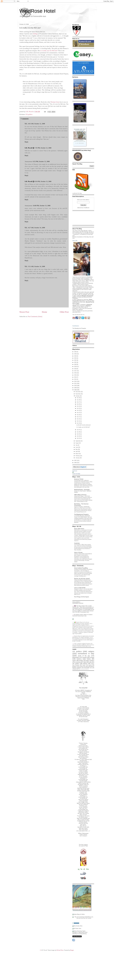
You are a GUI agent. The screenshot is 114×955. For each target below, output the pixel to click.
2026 (75, 351)
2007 (75, 460)
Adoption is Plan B (78, 589)
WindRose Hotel (37, 11)
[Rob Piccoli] (73, 472)
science (81, 666)
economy (78, 662)
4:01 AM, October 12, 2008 (36, 123)
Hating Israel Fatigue (79, 496)
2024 (75, 356)
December (78, 391)
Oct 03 (78, 434)
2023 (75, 358)
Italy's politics (90, 660)
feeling (35, 34)
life (86, 669)
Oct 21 (78, 412)
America (79, 659)
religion (91, 651)
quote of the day (84, 655)
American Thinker (78, 479)
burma (90, 665)
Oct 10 (78, 423)
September (78, 441)
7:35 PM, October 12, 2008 (43, 148)
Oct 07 (78, 429)
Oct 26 (78, 404)
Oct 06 (78, 432)
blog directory (83, 933)
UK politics (75, 663)
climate (74, 669)
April (77, 451)
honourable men (88, 667)
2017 (75, 370)
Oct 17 (78, 416)
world (84, 657)
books (81, 660)
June (77, 447)
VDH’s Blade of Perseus (80, 494)
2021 (75, 362)
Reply (26, 142)
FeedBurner (86, 207)
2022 (75, 360)
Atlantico (88, 305)
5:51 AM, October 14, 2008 (36, 266)
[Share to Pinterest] (54, 112)
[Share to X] (51, 112)
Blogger (72, 950)
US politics (29, 114)
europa (92, 657)
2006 (75, 462)
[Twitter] (82, 317)
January (78, 457)
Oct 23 (78, 408)
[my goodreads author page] (79, 317)
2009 (75, 387)
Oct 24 (78, 406)
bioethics (74, 666)
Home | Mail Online (79, 528)
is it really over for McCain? (49, 50)
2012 (75, 381)
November (78, 393)
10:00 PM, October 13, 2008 (41, 205)
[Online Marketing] (78, 931)
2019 (75, 366)
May (77, 449)
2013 (75, 379)
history (89, 659)
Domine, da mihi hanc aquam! (82, 578)
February (78, 455)
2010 (75, 385)
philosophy (75, 657)
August (77, 443)
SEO (86, 932)
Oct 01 (78, 438)
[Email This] (48, 112)
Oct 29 (78, 397)
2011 (75, 383)
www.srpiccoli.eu (76, 312)
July (77, 445)
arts (90, 662)
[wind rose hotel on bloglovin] (79, 467)
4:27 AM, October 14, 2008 (36, 227)
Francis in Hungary (78, 506)
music (74, 660)
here (90, 236)
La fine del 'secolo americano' (83, 425)
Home (44, 312)
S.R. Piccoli (28, 148)
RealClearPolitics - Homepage (82, 489)
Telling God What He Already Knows (82, 579)
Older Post (64, 312)
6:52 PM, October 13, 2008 (41, 161)
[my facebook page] (76, 317)
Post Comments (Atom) (35, 316)
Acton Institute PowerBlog (81, 568)
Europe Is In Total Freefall (80, 491)
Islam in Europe (78, 552)
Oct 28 (78, 399)
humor (83, 665)
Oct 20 (78, 414)
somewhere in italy (86, 653)
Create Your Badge (76, 473)
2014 (75, 377)
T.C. (26, 123)
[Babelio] (88, 317)
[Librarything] (85, 317)
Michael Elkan (60, 950)
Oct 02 (78, 436)
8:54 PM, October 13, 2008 (43, 181)
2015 (75, 375)
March (77, 453)
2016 (75, 372)
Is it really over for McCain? (83, 427)
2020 (75, 364)
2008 (75, 389)
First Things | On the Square (81, 596)
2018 (75, 368)
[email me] (73, 317)
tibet (85, 662)
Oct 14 (78, 421)
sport (87, 666)
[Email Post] (44, 111)
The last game (77, 544)
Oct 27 (78, 402)
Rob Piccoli (74, 470)
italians (85, 663)
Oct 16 (78, 419)
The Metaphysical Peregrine (79, 328)
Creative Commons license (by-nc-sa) (82, 615)
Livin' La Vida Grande (79, 587)
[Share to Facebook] (53, 112)
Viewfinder (77, 543)
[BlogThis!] (50, 112)
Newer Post (24, 312)
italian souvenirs (81, 669)
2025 (75, 353)
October (78, 396)
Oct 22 (78, 410)
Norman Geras (55, 102)
